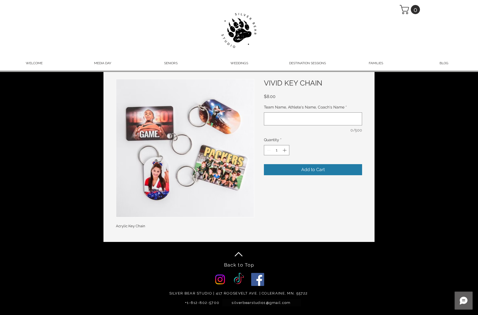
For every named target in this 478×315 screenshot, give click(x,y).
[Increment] (285, 150)
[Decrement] (268, 150)
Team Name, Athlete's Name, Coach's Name (305, 107)
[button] (411, 9)
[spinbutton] (277, 150)
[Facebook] (257, 279)
